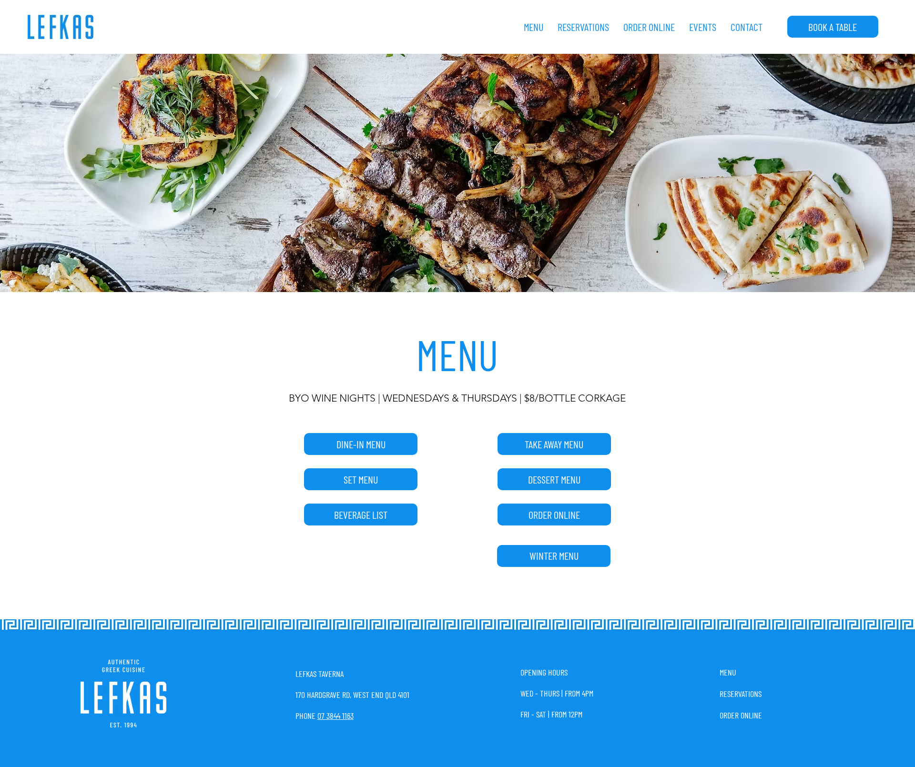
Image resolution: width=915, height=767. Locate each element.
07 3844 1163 (335, 715)
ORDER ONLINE (741, 715)
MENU (728, 672)
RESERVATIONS (741, 693)
